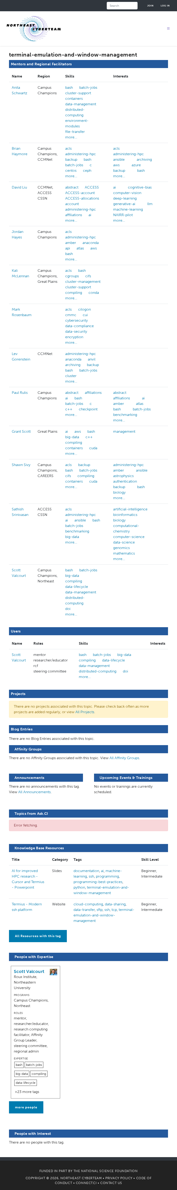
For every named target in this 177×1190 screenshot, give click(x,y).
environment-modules (76, 123)
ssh (91, 876)
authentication (125, 481)
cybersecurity (76, 320)
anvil (91, 359)
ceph (87, 170)
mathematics (124, 553)
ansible (119, 159)
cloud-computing (88, 904)
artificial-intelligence (130, 509)
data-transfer (84, 909)
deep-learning (125, 198)
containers (74, 98)
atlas (80, 248)
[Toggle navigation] (168, 29)
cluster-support (78, 93)
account (72, 204)
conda (93, 292)
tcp (114, 909)
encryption (74, 337)
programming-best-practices (98, 882)
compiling (73, 292)
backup (71, 159)
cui (85, 315)
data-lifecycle (76, 586)
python (79, 887)
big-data (72, 437)
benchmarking (125, 414)
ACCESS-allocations (82, 198)
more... (71, 137)
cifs (88, 276)
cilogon (84, 309)
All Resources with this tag (38, 936)
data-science (124, 542)
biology (119, 492)
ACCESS (92, 187)
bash (69, 87)
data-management (80, 104)
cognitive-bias (140, 187)
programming (107, 876)
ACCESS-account (80, 193)
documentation (86, 871)
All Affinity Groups (124, 758)
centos (71, 170)
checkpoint (88, 409)
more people (26, 1107)
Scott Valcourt (29, 971)
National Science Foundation (109, 1171)
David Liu (19, 187)
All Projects (84, 712)
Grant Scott (21, 431)
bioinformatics (125, 514)
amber (70, 242)
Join (150, 5)
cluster (71, 376)
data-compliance (79, 326)
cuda (93, 448)
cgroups (72, 276)
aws (116, 165)
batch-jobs (88, 87)
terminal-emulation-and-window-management (104, 915)
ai (89, 215)
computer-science (129, 537)
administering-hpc (80, 154)
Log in (165, 5)
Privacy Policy (119, 1178)
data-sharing (115, 904)
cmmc (70, 315)
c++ (68, 409)
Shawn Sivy (21, 465)
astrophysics (123, 476)
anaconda (91, 242)
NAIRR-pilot (123, 215)
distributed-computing (75, 112)
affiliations (73, 215)
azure (136, 165)
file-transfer (75, 131)
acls (68, 148)
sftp (100, 909)
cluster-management (82, 281)
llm (150, 204)
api (67, 248)
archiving (144, 159)
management (124, 431)
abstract (71, 187)
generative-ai (124, 204)
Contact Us (111, 1183)
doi (68, 608)
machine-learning (128, 209)
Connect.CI (86, 1183)
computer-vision (127, 193)
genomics (121, 548)
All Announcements (34, 792)
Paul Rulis (20, 392)
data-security (76, 331)
